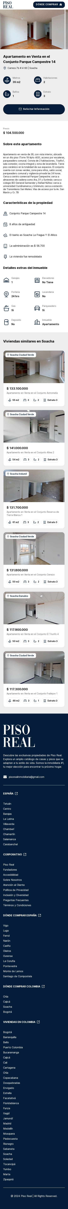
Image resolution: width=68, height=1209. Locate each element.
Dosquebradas (11, 1082)
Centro (7, 808)
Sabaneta (8, 1148)
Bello (6, 1042)
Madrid (7, 1123)
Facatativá (9, 1098)
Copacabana (10, 1077)
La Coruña (9, 961)
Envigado (8, 1088)
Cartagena (9, 1067)
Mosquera (9, 1133)
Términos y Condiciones (17, 905)
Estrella (7, 1093)
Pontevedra (10, 966)
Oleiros (7, 950)
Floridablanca (11, 1103)
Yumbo (7, 1169)
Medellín (8, 1128)
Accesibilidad (10, 874)
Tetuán (7, 803)
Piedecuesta (10, 1138)
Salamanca (9, 839)
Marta (6, 1174)
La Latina (8, 818)
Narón (6, 940)
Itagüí (6, 1113)
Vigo (5, 925)
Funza (6, 1108)
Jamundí (8, 1118)
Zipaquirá (8, 1179)
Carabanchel (10, 844)
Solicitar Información (36, 109)
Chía (5, 996)
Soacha (7, 1006)
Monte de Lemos (13, 971)
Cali (5, 1062)
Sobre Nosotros (12, 879)
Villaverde (8, 824)
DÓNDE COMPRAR (47, 4)
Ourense (8, 956)
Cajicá (6, 1001)
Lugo (6, 930)
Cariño (7, 945)
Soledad (8, 1159)
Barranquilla (9, 1037)
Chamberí (8, 829)
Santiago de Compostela (17, 976)
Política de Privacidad (16, 890)
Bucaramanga (11, 1052)
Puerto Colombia (13, 1047)
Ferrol (6, 935)
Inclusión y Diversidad (16, 895)
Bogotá (7, 1011)
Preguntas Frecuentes (16, 900)
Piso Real (8, 864)
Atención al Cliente (14, 884)
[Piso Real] (8, 4)
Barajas (7, 813)
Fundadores (10, 869)
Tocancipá (9, 1164)
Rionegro (8, 1143)
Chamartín (9, 834)
